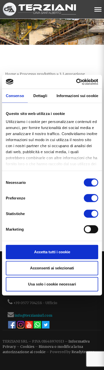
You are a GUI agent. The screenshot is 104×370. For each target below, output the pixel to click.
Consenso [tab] (15, 96)
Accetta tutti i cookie (52, 252)
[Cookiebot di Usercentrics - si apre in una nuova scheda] (76, 81)
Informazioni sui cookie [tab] (77, 96)
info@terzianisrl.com (33, 315)
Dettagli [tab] (40, 96)
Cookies (27, 346)
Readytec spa (82, 352)
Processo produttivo (38, 74)
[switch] (91, 198)
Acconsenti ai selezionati (52, 268)
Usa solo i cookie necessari (52, 284)
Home (10, 74)
